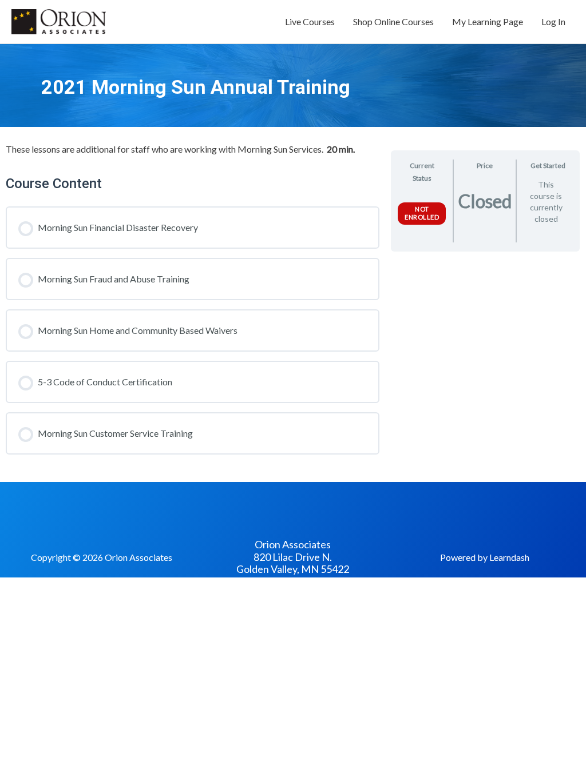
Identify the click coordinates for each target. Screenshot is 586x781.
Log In (553, 21)
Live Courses (310, 21)
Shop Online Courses (393, 21)
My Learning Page (487, 21)
